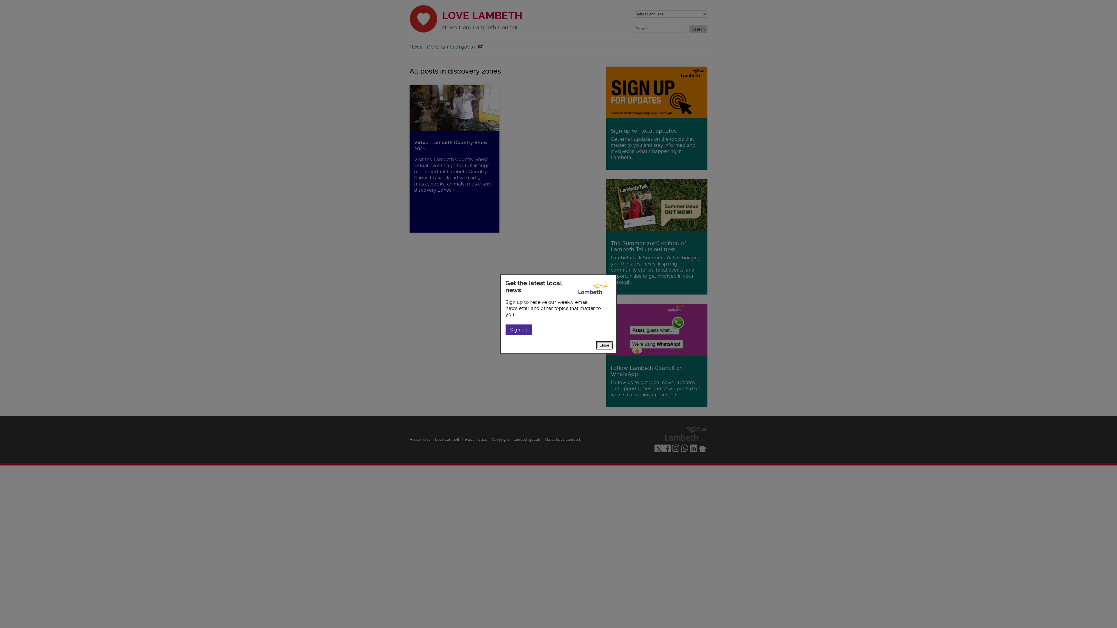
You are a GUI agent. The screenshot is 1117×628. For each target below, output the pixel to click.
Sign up (519, 330)
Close (604, 345)
